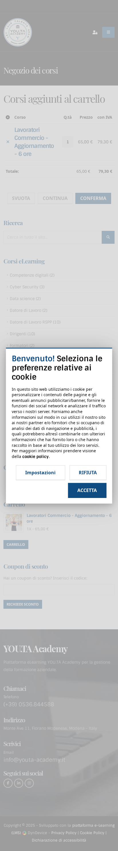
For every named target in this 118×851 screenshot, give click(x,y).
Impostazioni (40, 473)
